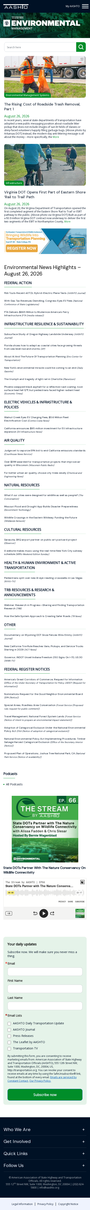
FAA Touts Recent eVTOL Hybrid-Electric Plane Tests (35, 293)
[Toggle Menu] (84, 6)
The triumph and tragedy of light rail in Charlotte (33, 379)
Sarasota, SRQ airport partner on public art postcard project (40, 539)
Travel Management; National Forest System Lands (34, 716)
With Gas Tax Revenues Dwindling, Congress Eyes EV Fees (38, 300)
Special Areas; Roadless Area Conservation (30, 705)
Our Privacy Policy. (40, 1081)
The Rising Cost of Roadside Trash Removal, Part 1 (42, 107)
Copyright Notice (68, 1204)
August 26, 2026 (16, 116)
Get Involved (17, 1141)
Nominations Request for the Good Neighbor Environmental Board (43, 694)
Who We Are (17, 1129)
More (56, 137)
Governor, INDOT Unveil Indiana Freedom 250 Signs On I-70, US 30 (43, 657)
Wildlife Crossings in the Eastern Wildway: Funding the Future (40, 517)
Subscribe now (45, 1094)
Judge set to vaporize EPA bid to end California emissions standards (45, 450)
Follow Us (14, 1165)
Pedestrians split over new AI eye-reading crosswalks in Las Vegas (43, 578)
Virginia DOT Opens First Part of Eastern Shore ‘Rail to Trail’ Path (45, 194)
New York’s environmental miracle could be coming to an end (40, 367)
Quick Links (16, 1153)
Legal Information (22, 1204)
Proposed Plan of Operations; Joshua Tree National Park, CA (40, 753)
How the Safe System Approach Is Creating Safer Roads (37, 616)
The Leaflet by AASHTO (29, 1042)
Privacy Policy (45, 1204)
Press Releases (23, 1036)
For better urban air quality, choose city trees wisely (35, 473)
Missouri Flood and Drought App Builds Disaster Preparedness (41, 506)
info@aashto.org (49, 1187)
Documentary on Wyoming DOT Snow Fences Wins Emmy (38, 635)
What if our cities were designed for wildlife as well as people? (41, 495)
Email (11, 963)
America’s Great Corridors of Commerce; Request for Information (43, 679)
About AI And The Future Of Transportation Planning (35, 356)
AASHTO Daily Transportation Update (38, 1023)
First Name (15, 980)
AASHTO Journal (24, 1029)
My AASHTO (73, 6)
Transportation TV (25, 1048)
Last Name (15, 997)
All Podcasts (14, 784)
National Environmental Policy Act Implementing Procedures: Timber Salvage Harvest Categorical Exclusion (45, 740)
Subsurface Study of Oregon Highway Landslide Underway (39, 334)
